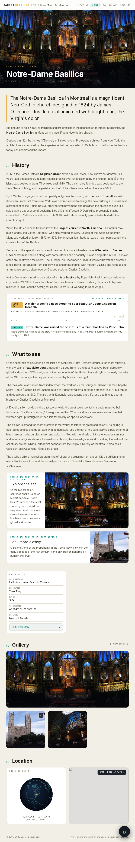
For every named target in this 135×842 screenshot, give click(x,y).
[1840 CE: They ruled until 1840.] (119, 317)
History (95, 5)
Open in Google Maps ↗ (112, 772)
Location (125, 5)
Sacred (20, 5)
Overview (83, 5)
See (104, 5)
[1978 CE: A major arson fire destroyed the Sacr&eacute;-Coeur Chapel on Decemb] (123, 316)
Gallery (113, 5)
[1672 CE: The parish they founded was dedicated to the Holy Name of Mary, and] (114, 317)
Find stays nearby (36, 627)
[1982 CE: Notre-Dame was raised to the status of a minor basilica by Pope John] (123, 318)
